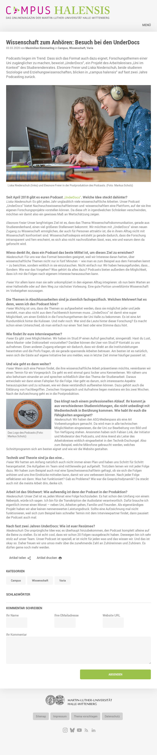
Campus (16, 580)
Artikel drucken (47, 558)
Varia (90, 48)
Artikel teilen (17, 558)
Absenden (115, 674)
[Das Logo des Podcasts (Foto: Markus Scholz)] (28, 414)
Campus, (63, 48)
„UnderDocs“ (72, 197)
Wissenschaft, (78, 48)
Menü (146, 25)
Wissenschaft (40, 580)
